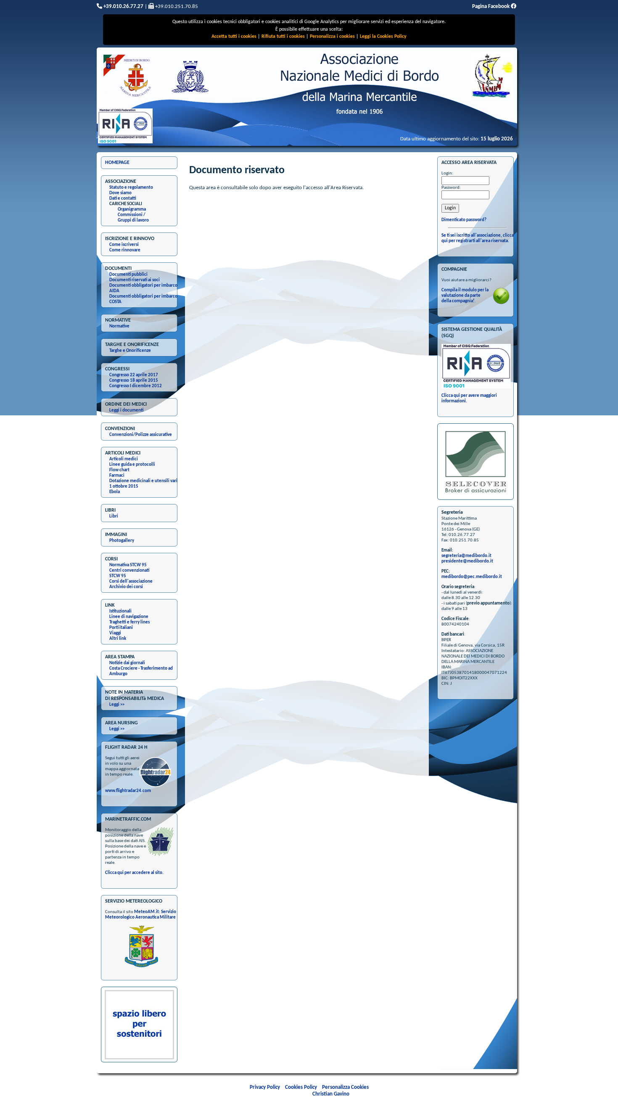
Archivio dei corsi (126, 587)
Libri (113, 516)
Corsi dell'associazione (131, 581)
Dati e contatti (122, 198)
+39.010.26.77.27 (122, 6)
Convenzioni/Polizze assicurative (140, 435)
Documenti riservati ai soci (134, 280)
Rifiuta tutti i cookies (283, 36)
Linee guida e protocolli (132, 464)
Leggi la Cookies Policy (383, 36)
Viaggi (115, 633)
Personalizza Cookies (345, 1087)
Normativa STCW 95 (128, 565)
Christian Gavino (330, 1094)
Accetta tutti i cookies (233, 36)
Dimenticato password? (463, 220)
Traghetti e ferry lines (129, 622)
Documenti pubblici (128, 274)
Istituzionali (120, 611)
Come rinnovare (124, 250)
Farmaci (116, 475)
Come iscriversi (124, 245)
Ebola (114, 492)
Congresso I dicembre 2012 (135, 386)
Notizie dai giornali (127, 663)
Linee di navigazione (128, 617)
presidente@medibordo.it (467, 561)
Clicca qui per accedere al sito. (134, 873)
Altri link (117, 638)
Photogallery (121, 541)
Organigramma (132, 209)
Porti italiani (121, 628)
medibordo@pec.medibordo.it (471, 577)
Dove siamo (120, 193)
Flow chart (119, 470)
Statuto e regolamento (131, 187)
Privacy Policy (265, 1087)
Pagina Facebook (491, 6)
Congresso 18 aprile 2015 (133, 380)
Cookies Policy (301, 1087)
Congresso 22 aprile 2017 (133, 375)
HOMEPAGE (117, 162)
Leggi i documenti (126, 410)
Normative (119, 326)
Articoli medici (123, 459)
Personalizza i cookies (332, 36)
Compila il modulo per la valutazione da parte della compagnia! (465, 296)
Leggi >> (116, 704)
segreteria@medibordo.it (466, 556)
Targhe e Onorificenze (130, 351)
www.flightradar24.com (128, 791)
